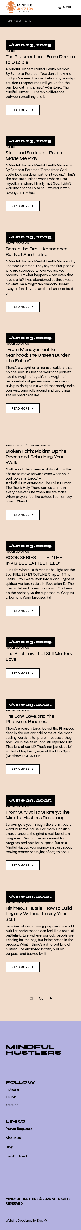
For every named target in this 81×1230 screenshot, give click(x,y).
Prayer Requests (19, 1128)
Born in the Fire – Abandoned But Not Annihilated (37, 251)
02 (41, 998)
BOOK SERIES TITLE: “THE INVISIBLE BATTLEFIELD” (34, 560)
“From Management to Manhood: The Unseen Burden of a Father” (38, 355)
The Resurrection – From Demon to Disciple (40, 59)
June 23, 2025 (30, 44)
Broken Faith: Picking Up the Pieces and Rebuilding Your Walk (36, 456)
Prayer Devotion (17, 243)
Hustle (10, 51)
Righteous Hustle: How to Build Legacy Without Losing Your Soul (39, 913)
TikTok (11, 1097)
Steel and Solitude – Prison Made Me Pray (34, 155)
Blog (9, 1147)
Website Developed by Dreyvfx (26, 1221)
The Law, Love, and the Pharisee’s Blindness (30, 719)
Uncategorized (40, 445)
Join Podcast (16, 1156)
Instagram (13, 1089)
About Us (13, 1138)
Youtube (12, 1105)
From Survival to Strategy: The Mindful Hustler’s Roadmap (37, 814)
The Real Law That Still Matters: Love (39, 656)
